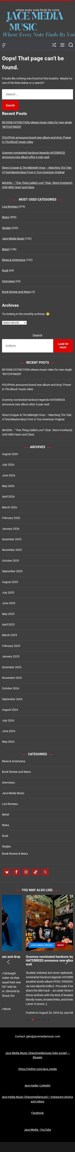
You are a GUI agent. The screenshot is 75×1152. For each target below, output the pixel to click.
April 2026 (8, 496)
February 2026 (11, 518)
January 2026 (10, 528)
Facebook (37, 1112)
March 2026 (9, 507)
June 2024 (8, 731)
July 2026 (8, 464)
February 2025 (11, 645)
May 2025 (8, 614)
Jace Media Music (13, 238)
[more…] (18, 1004)
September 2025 (12, 571)
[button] (8, 962)
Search (37, 335)
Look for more (63, 345)
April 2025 (8, 624)
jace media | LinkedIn (37, 1085)
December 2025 (11, 539)
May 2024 (8, 741)
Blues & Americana (13, 259)
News (5, 217)
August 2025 (10, 582)
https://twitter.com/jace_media (37, 1069)
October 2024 (10, 688)
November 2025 (12, 549)
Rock (5, 270)
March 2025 (9, 635)
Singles (6, 228)
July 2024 (8, 720)
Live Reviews (10, 206)
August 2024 (10, 709)
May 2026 (8, 486)
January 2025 (10, 656)
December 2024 (11, 667)
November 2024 (12, 677)
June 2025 (8, 603)
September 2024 (12, 699)
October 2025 (10, 560)
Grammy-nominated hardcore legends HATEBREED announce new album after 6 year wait (35, 960)
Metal (5, 249)
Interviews (8, 281)
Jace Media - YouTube (37, 1129)
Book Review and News (16, 291)
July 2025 (8, 592)
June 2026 (8, 475)
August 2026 (10, 454)
